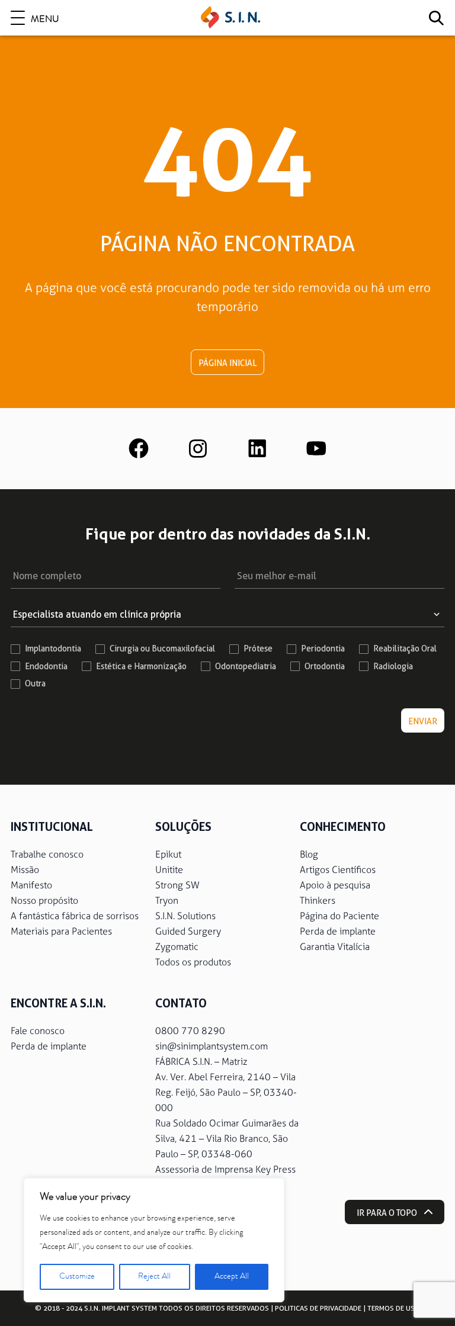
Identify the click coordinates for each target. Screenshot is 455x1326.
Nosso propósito (44, 900)
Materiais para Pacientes (61, 931)
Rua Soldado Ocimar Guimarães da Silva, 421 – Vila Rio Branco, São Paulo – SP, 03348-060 (227, 1139)
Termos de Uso (393, 1307)
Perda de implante (338, 931)
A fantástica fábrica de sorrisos (75, 916)
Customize (77, 1277)
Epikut (168, 854)
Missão (25, 869)
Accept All (231, 1277)
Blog (309, 854)
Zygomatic (176, 946)
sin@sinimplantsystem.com (211, 1046)
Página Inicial (227, 363)
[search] (436, 17)
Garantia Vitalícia (335, 946)
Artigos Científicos (338, 869)
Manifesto (31, 885)
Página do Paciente (339, 916)
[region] (154, 1240)
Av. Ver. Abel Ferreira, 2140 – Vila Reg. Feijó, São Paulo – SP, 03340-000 (226, 1092)
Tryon (166, 900)
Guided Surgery (188, 931)
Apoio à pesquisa (335, 885)
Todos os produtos (193, 962)
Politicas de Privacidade (318, 1307)
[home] (230, 18)
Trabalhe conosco (47, 854)
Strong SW (177, 885)
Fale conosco (38, 1030)
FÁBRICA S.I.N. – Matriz (201, 1061)
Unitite (169, 869)
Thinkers (317, 900)
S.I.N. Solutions (185, 916)
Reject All (154, 1277)
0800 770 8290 (190, 1030)
